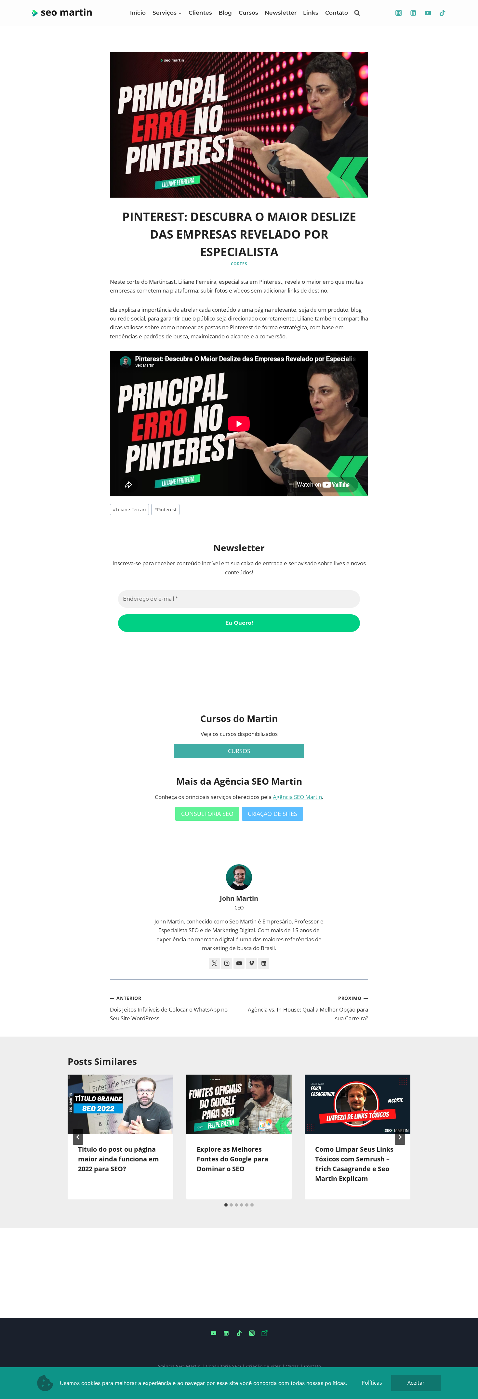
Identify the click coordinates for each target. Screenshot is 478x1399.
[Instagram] (398, 13)
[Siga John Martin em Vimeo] (251, 963)
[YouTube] (427, 13)
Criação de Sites (263, 1366)
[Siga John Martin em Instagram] (226, 963)
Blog (225, 12)
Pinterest (165, 509)
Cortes (239, 263)
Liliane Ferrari (129, 509)
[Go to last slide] (78, 1137)
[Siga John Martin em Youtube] (239, 963)
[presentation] (120, 1104)
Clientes (200, 12)
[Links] (264, 1333)
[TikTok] (442, 13)
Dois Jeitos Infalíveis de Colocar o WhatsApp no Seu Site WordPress (169, 1008)
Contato (336, 12)
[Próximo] (400, 1137)
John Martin (239, 898)
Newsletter (281, 12)
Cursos (248, 12)
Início (138, 12)
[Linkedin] (413, 13)
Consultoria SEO (223, 1366)
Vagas (292, 1366)
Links (310, 12)
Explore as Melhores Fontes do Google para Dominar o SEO (232, 1159)
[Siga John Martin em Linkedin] (263, 963)
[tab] (226, 1205)
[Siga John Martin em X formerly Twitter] (214, 963)
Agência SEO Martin (297, 797)
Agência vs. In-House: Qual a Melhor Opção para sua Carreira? (308, 1008)
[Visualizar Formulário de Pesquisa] (357, 13)
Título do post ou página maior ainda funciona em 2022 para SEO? (118, 1159)
